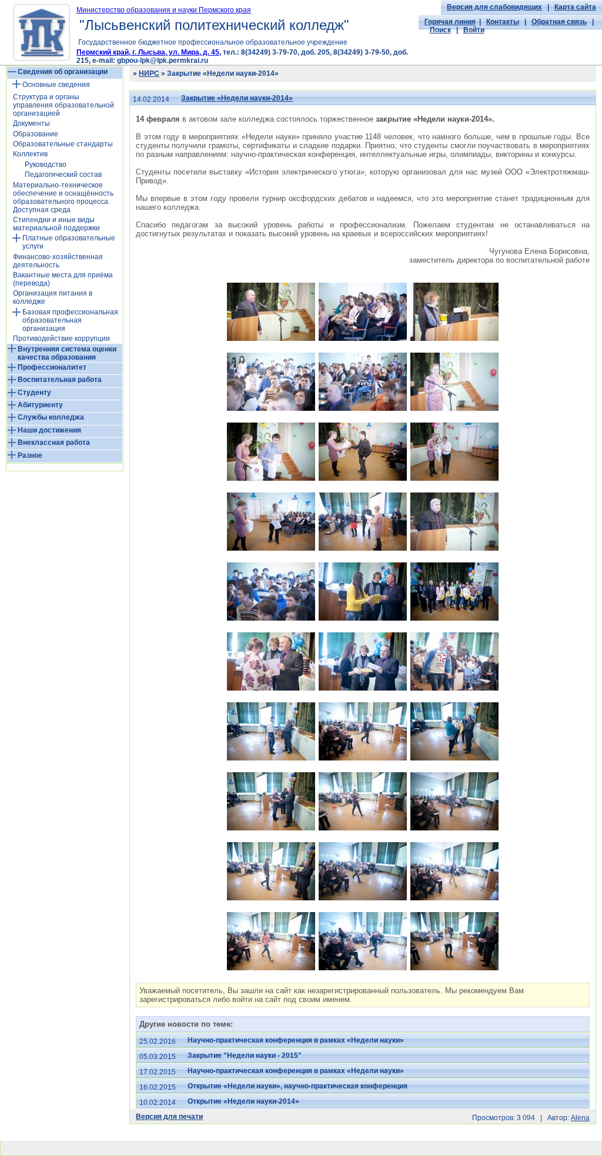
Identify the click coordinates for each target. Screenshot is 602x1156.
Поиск (440, 30)
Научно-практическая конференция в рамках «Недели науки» (296, 1040)
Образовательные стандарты (63, 144)
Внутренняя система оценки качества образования (67, 353)
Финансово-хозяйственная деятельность (58, 261)
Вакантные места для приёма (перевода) (63, 279)
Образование (35, 134)
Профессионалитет (52, 367)
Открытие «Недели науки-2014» (243, 1101)
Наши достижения (49, 430)
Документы (31, 123)
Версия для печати (169, 1117)
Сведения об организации (63, 72)
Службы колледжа (51, 417)
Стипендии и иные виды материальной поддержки (56, 224)
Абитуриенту (40, 405)
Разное (30, 455)
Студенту (34, 392)
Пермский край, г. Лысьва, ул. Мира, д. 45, (148, 52)
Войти (473, 30)
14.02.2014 (151, 99)
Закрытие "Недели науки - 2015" (245, 1055)
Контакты (502, 22)
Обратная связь (559, 22)
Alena (580, 1118)
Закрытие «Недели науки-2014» (237, 98)
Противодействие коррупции (61, 338)
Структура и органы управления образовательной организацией (63, 105)
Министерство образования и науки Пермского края (163, 10)
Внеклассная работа (54, 442)
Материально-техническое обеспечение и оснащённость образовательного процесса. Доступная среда (63, 197)
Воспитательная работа (60, 380)
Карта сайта (575, 7)
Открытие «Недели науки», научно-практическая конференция (297, 1086)
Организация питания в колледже (52, 297)
